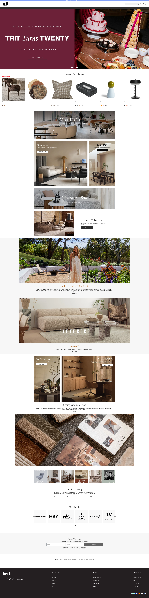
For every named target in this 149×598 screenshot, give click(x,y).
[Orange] (102, 105)
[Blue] (100, 105)
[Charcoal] (76, 105)
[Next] (115, 516)
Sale (52, 586)
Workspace (54, 580)
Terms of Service (136, 583)
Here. (86, 548)
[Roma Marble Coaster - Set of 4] (38, 88)
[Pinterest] (16, 579)
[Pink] (104, 105)
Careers (94, 586)
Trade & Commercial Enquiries (99, 578)
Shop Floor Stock (96, 584)
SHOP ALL (74, 525)
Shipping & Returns (136, 575)
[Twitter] (4, 579)
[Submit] (138, 4)
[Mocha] (2, 105)
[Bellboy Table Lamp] (135, 88)
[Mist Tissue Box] (86, 88)
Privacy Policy (135, 586)
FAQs (134, 580)
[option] (74, 0)
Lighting (53, 583)
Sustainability (95, 587)
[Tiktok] (18, 579)
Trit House (8, 593)
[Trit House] (5, 4)
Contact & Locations (97, 577)
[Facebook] (7, 579)
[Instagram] (13, 579)
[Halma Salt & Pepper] (111, 88)
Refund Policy (135, 584)
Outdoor (53, 581)
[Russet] (55, 105)
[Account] (143, 4)
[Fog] (53, 105)
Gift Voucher (95, 581)
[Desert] (128, 105)
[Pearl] (79, 105)
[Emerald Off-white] (77, 105)
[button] (71, 67)
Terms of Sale (135, 581)
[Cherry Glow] (126, 105)
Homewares (54, 584)
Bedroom (53, 578)
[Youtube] (10, 579)
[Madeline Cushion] (62, 88)
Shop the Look (74, 293)
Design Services (96, 580)
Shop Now (87, 227)
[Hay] (51, 105)
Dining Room (54, 577)
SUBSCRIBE (94, 544)
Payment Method (136, 578)
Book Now (74, 411)
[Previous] (34, 516)
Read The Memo (96, 583)
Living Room (54, 575)
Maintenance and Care (137, 577)
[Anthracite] (124, 105)
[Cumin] (4, 105)
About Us (95, 575)
